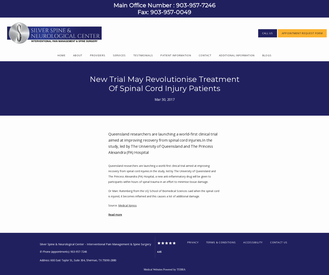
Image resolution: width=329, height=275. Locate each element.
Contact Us (278, 242)
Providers (97, 55)
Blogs (267, 55)
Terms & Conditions (221, 242)
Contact (205, 55)
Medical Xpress (127, 205)
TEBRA (181, 269)
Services (119, 55)
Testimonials (143, 55)
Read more (115, 214)
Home (61, 55)
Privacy (193, 242)
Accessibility (253, 242)
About (77, 55)
